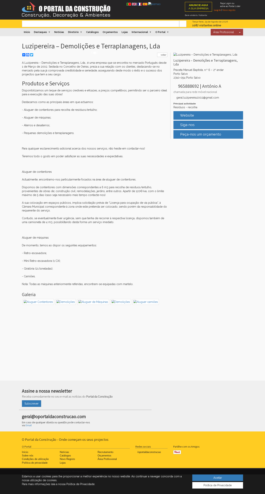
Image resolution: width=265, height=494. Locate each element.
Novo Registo (67, 459)
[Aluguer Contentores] (38, 302)
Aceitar (217, 477)
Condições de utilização (35, 459)
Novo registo (229, 10)
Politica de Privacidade (218, 485)
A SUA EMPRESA (199, 6)
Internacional (140, 32)
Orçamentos (110, 32)
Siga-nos (187, 125)
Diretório (73, 32)
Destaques (40, 32)
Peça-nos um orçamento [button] (200, 134)
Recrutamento (105, 452)
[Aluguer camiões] (145, 302)
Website (186, 115)
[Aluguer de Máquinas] (93, 302)
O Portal (160, 32)
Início (27, 32)
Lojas (125, 32)
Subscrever (31, 403)
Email (29, 425)
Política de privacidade (35, 462)
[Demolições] (65, 302)
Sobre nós (27, 455)
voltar (163, 54)
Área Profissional (223, 32)
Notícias (59, 32)
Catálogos (92, 32)
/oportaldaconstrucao (149, 452)
